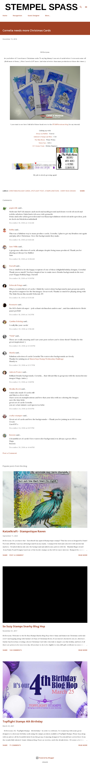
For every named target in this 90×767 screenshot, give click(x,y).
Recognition (17, 15)
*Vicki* (12, 336)
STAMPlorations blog (60, 124)
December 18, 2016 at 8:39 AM (21, 298)
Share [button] (82, 191)
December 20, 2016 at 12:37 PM (22, 365)
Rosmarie (13, 304)
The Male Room (40, 140)
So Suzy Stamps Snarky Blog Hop (24, 626)
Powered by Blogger (46, 758)
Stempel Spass (40, 7)
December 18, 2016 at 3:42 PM (21, 314)
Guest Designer (33, 15)
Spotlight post (37, 191)
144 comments (15, 650)
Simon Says (42, 143)
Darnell (12, 266)
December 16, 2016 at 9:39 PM (21, 278)
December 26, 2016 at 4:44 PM (21, 447)
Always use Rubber (42, 134)
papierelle (13, 208)
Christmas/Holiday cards (19, 191)
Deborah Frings (15, 285)
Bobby (11, 230)
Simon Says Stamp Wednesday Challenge (47, 359)
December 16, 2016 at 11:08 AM (22, 259)
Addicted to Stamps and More (43, 137)
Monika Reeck (15, 389)
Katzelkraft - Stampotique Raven (24, 531)
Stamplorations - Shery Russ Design (60, 191)
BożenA (12, 435)
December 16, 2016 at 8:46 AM (21, 240)
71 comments (15, 745)
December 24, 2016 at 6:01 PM (21, 409)
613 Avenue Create (38, 146)
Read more (82, 555)
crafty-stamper (15, 415)
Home (5, 15)
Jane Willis (13, 246)
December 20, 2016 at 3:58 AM (21, 329)
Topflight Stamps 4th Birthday (23, 721)
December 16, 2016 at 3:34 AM (21, 223)
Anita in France (15, 372)
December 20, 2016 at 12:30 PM (22, 346)
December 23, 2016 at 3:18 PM (21, 382)
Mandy (12, 353)
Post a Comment (10, 453)
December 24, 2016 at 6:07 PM (21, 428)
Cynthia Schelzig (16, 321)
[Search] (80, 4)
